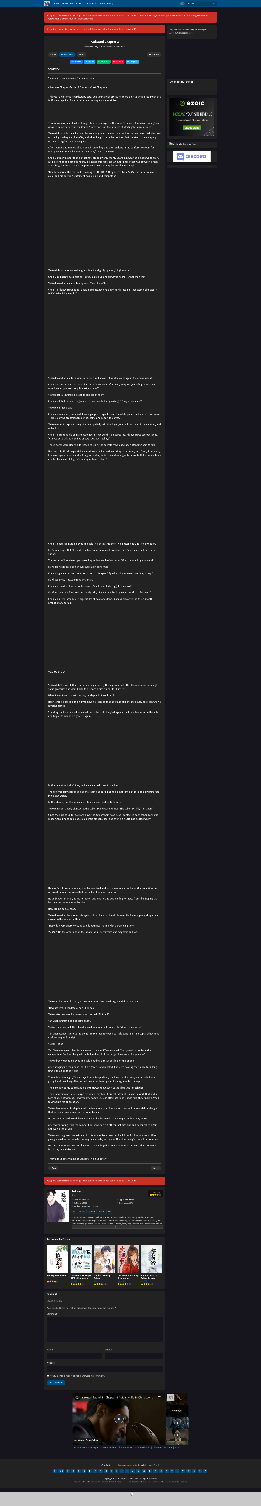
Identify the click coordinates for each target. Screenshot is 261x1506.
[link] (77, 1398)
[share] (159, 1396)
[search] (214, 4)
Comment (52, 1314)
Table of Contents (80, 87)
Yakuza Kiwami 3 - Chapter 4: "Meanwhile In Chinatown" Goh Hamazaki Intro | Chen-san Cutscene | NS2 (118, 1397)
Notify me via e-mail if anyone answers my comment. (77, 1375)
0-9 (61, 1471)
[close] (131, 1494)
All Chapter (68, 54)
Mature (92, 1211)
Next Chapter (98, 87)
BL (74, 1211)
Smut (101, 1211)
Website (51, 1362)
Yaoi (109, 1211)
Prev (53, 54)
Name (51, 1349)
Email (108, 1349)
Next (81, 54)
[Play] (177, 1423)
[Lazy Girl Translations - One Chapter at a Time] (47, 3)
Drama (82, 1211)
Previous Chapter (59, 87)
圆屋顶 (84, 1203)
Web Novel (129, 1200)
